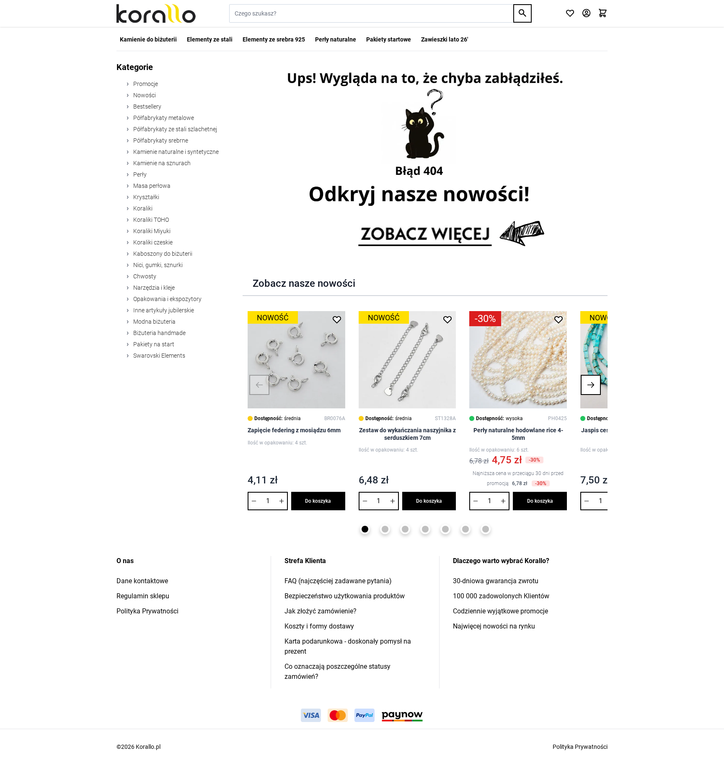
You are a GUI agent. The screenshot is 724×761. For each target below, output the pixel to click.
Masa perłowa (151, 185)
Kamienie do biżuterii (148, 39)
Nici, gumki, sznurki (157, 265)
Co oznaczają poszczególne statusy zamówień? (337, 671)
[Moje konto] (586, 13)
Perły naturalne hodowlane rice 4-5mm (518, 434)
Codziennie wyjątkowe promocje (500, 611)
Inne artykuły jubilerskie (163, 310)
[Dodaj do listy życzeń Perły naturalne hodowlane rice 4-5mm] (558, 319)
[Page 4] (425, 529)
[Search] (522, 13)
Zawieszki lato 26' (444, 39)
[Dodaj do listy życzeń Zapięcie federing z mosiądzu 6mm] (337, 319)
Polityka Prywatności (147, 611)
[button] (259, 385)
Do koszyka (318, 501)
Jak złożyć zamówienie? (320, 611)
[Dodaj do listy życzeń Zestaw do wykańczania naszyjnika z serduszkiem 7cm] (447, 319)
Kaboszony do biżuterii (162, 253)
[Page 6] (465, 529)
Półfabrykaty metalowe (163, 117)
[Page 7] (485, 529)
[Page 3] (405, 529)
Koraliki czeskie (152, 242)
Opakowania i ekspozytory (167, 299)
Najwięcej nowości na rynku (494, 626)
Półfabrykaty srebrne (160, 140)
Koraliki (142, 208)
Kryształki (145, 197)
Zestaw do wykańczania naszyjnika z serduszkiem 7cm (407, 434)
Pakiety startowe (388, 39)
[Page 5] (445, 529)
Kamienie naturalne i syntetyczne (175, 151)
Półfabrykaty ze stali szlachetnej (174, 129)
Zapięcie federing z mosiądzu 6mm (294, 430)
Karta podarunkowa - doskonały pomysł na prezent (347, 646)
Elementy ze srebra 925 (274, 39)
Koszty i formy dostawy (319, 626)
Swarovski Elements (158, 355)
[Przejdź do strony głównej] (156, 13)
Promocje (145, 84)
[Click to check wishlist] (570, 13)
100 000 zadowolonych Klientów (501, 596)
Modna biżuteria (154, 321)
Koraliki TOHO (150, 219)
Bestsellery (146, 106)
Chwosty (144, 276)
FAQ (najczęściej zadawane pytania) (338, 581)
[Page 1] (365, 529)
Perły (139, 174)
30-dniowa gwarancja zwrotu (495, 581)
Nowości (144, 95)
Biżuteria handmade (159, 333)
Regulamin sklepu (142, 596)
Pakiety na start (153, 344)
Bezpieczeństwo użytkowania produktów (344, 596)
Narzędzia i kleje (153, 287)
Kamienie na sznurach (161, 163)
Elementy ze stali (210, 39)
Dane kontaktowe (142, 581)
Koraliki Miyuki (151, 231)
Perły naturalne (335, 39)
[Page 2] (385, 529)
